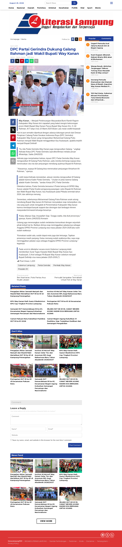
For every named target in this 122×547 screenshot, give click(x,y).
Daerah (23, 57)
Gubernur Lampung (26, 265)
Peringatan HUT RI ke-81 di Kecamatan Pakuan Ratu (21, 381)
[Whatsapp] (31, 61)
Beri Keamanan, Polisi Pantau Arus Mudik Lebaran (31, 277)
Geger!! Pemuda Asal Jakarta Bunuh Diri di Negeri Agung (100, 45)
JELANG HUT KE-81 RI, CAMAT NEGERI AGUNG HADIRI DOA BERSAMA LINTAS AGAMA (63, 311)
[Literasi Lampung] (61, 23)
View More (46, 521)
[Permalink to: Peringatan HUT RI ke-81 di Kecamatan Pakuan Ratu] (21, 370)
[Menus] (111, 3)
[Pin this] (22, 61)
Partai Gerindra (44, 265)
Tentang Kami (102, 541)
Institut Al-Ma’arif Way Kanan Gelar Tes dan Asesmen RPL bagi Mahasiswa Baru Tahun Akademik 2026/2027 (64, 293)
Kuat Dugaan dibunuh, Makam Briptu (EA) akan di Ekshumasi (101, 57)
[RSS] (80, 39)
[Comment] (36, 61)
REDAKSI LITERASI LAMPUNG (36, 541)
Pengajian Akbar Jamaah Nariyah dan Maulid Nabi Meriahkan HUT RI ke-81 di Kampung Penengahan (27, 293)
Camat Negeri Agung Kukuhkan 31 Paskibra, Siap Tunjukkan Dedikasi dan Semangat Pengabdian (64, 321)
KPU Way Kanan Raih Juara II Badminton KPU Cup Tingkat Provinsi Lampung (69, 477)
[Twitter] (76, 39)
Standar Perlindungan (57, 541)
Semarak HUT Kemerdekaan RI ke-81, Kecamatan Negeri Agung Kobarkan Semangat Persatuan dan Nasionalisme (27, 311)
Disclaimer (90, 541)
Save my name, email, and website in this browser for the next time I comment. (42, 440)
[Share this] (12, 61)
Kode (81, 541)
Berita (18, 57)
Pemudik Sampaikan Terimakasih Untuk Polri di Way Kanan (68, 277)
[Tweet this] (17, 61)
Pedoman (73, 541)
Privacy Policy (13, 543)
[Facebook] (72, 39)
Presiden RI (23, 269)
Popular (92, 38)
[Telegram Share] (27, 61)
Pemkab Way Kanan (61, 265)
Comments (106, 38)
